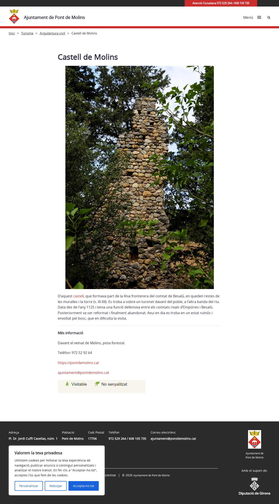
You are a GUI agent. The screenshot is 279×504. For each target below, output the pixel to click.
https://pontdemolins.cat (78, 362)
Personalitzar (28, 486)
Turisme (27, 33)
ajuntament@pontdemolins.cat (83, 372)
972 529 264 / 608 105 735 (127, 438)
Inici (12, 33)
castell (78, 296)
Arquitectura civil (52, 33)
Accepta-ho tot (83, 486)
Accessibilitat (106, 475)
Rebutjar (55, 486)
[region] (57, 470)
